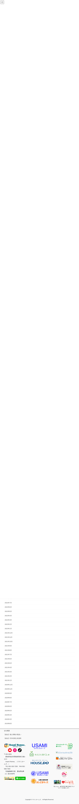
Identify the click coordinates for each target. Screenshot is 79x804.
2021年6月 (8, 659)
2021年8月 (8, 650)
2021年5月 (8, 663)
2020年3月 (8, 719)
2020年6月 (8, 706)
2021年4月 (8, 667)
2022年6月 (8, 607)
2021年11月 (8, 637)
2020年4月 (8, 715)
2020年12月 (9, 684)
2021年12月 (9, 633)
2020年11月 (8, 689)
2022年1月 (8, 628)
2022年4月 (8, 615)
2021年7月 (8, 654)
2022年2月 (8, 624)
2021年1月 (8, 680)
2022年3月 (8, 620)
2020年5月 (8, 710)
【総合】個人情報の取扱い (12, 734)
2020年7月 (8, 702)
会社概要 (7, 731)
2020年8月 (8, 698)
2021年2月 (8, 676)
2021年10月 (9, 641)
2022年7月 (8, 603)
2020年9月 (8, 693)
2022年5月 (8, 611)
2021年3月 (8, 672)
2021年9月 (8, 646)
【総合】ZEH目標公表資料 (12, 738)
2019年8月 (8, 723)
